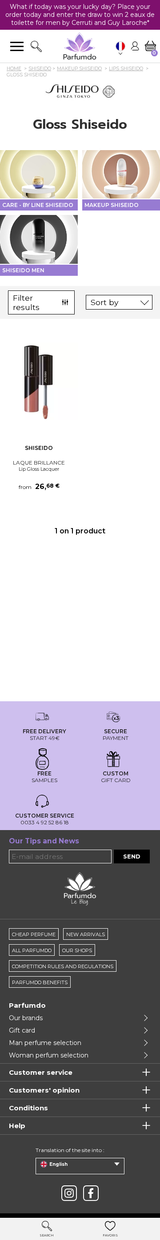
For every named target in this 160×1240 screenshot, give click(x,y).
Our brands (26, 1018)
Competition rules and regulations (62, 966)
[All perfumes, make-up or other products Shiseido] (80, 91)
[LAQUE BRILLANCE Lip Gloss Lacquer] (39, 381)
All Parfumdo (32, 950)
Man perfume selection (45, 1043)
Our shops (77, 950)
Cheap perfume (34, 934)
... (70, 383)
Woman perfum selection (48, 1055)
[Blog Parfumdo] (80, 888)
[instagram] (69, 1193)
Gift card (22, 1030)
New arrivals (85, 934)
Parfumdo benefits (40, 982)
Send (131, 856)
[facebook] (91, 1193)
